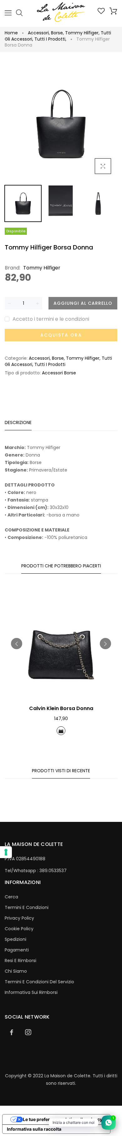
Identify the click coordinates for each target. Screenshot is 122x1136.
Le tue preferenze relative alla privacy (62, 1119)
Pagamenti (17, 950)
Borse (57, 33)
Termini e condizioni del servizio (39, 982)
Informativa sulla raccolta (34, 1129)
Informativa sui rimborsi (31, 992)
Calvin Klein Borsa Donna (61, 708)
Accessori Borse (59, 373)
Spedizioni (15, 939)
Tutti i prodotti (50, 39)
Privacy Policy (19, 918)
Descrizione (18, 422)
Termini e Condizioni (26, 907)
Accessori (39, 33)
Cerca (11, 897)
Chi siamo (16, 971)
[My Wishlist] (101, 12)
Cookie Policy (19, 929)
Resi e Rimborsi (20, 960)
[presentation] (16, 643)
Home (11, 33)
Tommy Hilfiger (82, 33)
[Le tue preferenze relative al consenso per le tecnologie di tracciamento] (6, 852)
